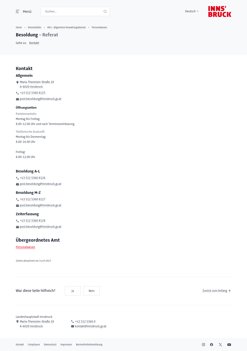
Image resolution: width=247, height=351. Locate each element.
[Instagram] (203, 345)
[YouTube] (229, 345)
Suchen (105, 11)
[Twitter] (220, 345)
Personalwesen (25, 247)
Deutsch (190, 11)
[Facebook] (212, 345)
